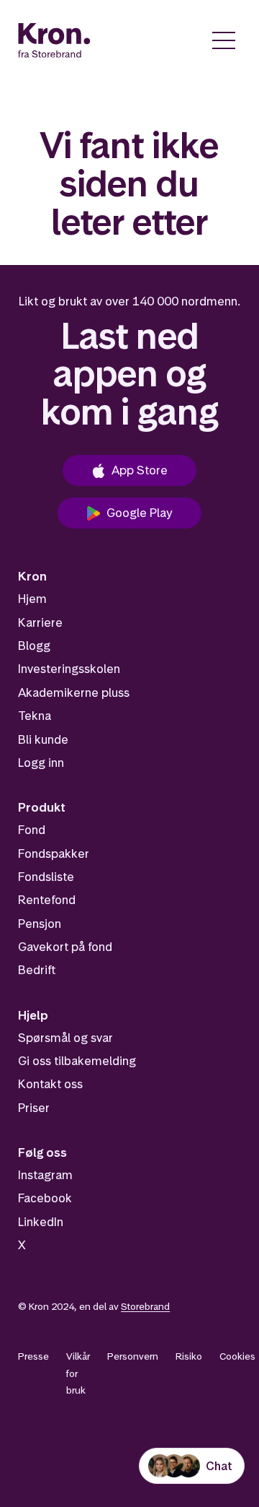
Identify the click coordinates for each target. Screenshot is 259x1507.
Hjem (32, 599)
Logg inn (41, 762)
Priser (34, 1108)
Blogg (34, 645)
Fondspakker (53, 853)
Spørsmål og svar (65, 1038)
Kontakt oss (50, 1084)
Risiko (189, 1356)
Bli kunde (43, 739)
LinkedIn (40, 1222)
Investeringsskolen (69, 669)
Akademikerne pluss (74, 692)
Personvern (132, 1356)
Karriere (40, 622)
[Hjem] (54, 40)
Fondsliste (46, 877)
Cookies (237, 1356)
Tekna (34, 716)
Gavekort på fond (65, 947)
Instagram (45, 1175)
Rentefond (47, 900)
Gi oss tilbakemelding (77, 1061)
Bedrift (36, 970)
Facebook (45, 1198)
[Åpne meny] (223, 40)
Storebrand (145, 1306)
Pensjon (39, 923)
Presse (33, 1356)
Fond (31, 830)
